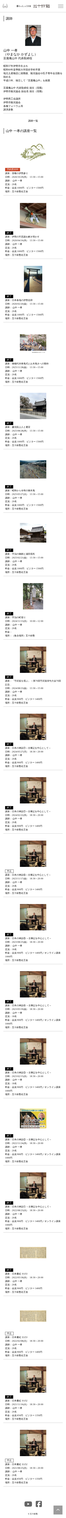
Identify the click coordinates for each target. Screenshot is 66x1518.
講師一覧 (33, 120)
